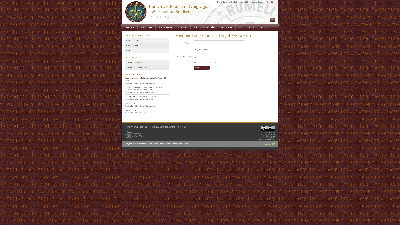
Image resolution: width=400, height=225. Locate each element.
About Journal (146, 27)
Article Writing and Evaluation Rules (172, 27)
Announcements (150, 83)
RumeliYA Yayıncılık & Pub (227, 2)
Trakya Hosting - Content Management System (171, 144)
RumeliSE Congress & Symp (251, 2)
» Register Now (200, 49)
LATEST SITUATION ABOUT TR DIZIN (140, 96)
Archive (252, 27)
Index (240, 27)
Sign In (131, 50)
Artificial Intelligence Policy (204, 27)
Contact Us (265, 27)
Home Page (129, 27)
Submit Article (133, 40)
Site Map (182, 127)
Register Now (133, 45)
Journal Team (226, 27)
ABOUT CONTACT (132, 103)
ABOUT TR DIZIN (132, 110)
